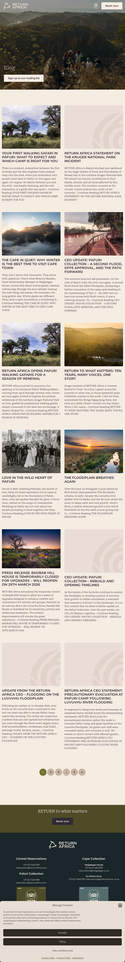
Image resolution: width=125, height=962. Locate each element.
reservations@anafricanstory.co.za (102, 879)
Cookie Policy (48, 958)
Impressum (78, 958)
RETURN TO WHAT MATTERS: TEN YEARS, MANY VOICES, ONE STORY (92, 375)
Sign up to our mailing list (24, 78)
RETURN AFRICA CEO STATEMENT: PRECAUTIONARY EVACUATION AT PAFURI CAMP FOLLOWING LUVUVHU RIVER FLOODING (93, 696)
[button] (120, 905)
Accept (62, 932)
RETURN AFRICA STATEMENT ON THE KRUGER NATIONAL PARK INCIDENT (92, 157)
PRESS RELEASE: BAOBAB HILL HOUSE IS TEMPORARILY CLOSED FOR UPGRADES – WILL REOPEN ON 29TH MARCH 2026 (30, 578)
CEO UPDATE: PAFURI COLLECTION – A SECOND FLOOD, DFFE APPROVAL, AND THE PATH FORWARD (93, 266)
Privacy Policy (64, 958)
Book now (111, 5)
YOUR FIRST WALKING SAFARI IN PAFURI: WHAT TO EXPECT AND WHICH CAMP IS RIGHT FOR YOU (30, 157)
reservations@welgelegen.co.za (93, 870)
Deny (62, 941)
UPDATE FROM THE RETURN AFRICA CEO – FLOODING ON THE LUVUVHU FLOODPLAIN (30, 694)
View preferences (62, 950)
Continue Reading (92, 196)
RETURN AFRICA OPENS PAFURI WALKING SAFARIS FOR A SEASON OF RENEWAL (29, 375)
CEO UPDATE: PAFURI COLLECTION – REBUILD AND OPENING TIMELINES (89, 581)
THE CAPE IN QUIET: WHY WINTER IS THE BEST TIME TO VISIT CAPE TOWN (31, 264)
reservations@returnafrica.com (31, 868)
